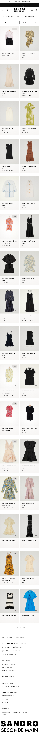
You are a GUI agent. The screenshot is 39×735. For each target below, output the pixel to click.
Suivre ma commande (8, 670)
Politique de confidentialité (10, 686)
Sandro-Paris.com (24, 1)
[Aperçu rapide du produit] (15, 48)
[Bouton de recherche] (7, 10)
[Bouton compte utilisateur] (32, 10)
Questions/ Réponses (8, 664)
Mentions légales (7, 683)
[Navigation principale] (2, 10)
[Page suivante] (28, 627)
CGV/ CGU (4, 680)
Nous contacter (7, 667)
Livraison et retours (8, 695)
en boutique (31, 6)
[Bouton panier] (36, 10)
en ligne (23, 6)
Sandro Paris (5, 702)
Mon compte (5, 699)
